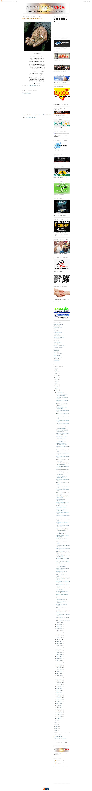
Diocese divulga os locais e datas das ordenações (62, 569)
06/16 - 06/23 (59, 675)
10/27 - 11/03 (59, 639)
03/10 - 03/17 (59, 701)
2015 (56, 387)
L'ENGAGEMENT (57, 339)
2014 (56, 388)
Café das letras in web (58, 332)
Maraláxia (56, 344)
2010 (56, 724)
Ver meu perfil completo (60, 738)
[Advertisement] (33, 104)
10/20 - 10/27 (59, 641)
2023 (56, 371)
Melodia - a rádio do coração (59, 345)
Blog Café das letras (58, 327)
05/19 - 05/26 (59, 682)
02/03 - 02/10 (59, 711)
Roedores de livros (57, 357)
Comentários (58, 763)
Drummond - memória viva (59, 337)
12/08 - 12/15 (59, 628)
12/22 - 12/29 (59, 624)
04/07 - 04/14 (59, 694)
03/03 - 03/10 (59, 703)
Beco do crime (57, 325)
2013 (56, 390)
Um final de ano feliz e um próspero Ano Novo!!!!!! (61, 598)
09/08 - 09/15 (59, 652)
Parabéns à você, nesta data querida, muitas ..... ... (61, 407)
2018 (56, 381)
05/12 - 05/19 (59, 684)
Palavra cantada (57, 349)
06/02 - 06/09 (59, 679)
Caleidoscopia (57, 334)
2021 (56, 375)
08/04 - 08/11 (59, 662)
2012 (56, 720)
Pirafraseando (56, 350)
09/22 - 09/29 (59, 649)
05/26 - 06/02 (59, 681)
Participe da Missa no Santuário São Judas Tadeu (62, 401)
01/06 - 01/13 (59, 718)
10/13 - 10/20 (59, 643)
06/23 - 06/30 (59, 673)
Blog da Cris (56, 330)
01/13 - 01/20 (59, 716)
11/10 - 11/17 (59, 635)
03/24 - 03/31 (59, 697)
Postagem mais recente (26, 114)
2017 (56, 383)
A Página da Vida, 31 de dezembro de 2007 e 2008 (63, 555)
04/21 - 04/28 (59, 690)
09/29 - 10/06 (59, 647)
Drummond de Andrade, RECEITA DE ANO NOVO (63, 562)
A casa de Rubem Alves (58, 324)
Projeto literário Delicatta (59, 353)
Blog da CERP (57, 329)
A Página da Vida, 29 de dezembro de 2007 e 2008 (63, 621)
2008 (56, 728)
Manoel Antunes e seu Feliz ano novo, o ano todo (62, 559)
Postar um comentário (26, 93)
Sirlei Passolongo (57, 358)
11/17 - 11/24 (59, 634)
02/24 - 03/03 (59, 705)
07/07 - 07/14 (59, 669)
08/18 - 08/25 (59, 658)
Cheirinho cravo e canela (59, 335)
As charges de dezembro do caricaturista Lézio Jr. (61, 532)
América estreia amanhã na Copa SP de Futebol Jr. (62, 434)
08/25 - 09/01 (59, 656)
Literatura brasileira (58, 342)
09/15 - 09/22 (59, 650)
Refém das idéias (57, 355)
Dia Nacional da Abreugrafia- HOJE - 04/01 (61, 404)
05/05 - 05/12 (59, 686)
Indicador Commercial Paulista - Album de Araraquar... (62, 394)
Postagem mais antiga (47, 114)
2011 (56, 722)
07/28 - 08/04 (59, 664)
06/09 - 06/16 (59, 677)
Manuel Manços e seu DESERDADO (60, 500)
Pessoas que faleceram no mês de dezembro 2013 (62, 473)
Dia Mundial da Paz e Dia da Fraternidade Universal (61, 506)
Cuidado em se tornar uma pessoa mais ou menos (62, 496)
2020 (56, 377)
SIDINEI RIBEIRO (58, 736)
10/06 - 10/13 (59, 645)
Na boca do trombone (58, 347)
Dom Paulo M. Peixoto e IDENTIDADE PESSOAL (61, 444)
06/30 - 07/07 (59, 671)
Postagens (58, 760)
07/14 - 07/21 (59, 667)
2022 (56, 373)
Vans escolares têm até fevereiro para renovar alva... (62, 430)
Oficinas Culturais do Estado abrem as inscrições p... (61, 437)
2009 (56, 726)
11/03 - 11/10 (59, 637)
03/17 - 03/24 (59, 699)
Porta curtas (56, 352)
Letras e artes (56, 340)
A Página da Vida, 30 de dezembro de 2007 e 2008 (63, 588)
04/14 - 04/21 (59, 692)
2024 (56, 370)
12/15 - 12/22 (59, 626)
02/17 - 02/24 (59, 707)
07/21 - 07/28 (59, 666)
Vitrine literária (57, 362)
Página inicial (37, 114)
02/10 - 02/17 (59, 709)
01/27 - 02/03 (59, 712)
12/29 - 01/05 (59, 392)
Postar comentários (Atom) (31, 117)
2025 (56, 368)
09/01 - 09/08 (59, 654)
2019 (56, 379)
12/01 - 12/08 (59, 630)
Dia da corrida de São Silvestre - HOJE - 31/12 (62, 536)
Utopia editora (57, 360)
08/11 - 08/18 (59, 660)
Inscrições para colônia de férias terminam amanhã (62, 470)
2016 (56, 385)
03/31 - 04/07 (59, 696)
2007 (56, 730)
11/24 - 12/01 (59, 632)
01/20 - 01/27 (59, 714)
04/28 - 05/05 (59, 688)
